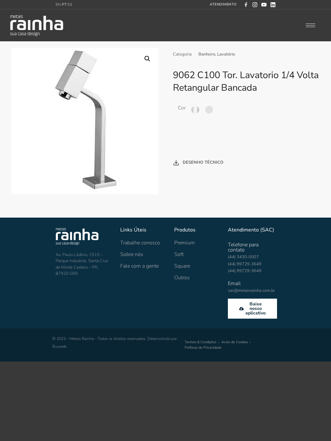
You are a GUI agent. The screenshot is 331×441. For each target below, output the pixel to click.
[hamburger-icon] (310, 25)
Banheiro (206, 54)
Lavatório (226, 54)
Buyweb (59, 346)
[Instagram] (255, 4)
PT (64, 4)
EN (58, 4)
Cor (182, 107)
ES (70, 4)
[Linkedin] (273, 4)
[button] (147, 59)
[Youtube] (264, 4)
